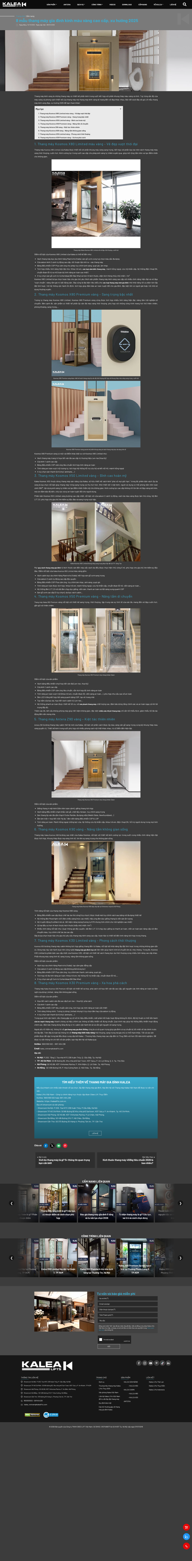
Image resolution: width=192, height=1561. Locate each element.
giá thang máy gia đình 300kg (76, 1029)
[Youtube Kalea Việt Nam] (150, 1363)
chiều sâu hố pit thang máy (109, 711)
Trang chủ (20, 16)
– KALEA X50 (133, 1386)
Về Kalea (158, 4)
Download (127, 4)
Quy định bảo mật (105, 1403)
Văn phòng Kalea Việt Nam (108, 1392)
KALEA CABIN (129, 1390)
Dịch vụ (80, 4)
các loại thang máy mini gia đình (116, 283)
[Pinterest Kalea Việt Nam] (156, 1363)
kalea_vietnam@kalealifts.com (35, 1404)
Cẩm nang (142, 4)
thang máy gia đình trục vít (85, 950)
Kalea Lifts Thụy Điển (157, 1386)
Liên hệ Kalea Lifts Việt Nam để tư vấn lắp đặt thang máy (109, 1397)
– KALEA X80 (133, 1393)
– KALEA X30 (133, 1397)
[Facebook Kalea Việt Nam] (139, 1363)
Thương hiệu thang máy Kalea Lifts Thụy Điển (109, 1387)
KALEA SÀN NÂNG (131, 1382)
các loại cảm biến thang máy (94, 269)
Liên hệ (173, 4)
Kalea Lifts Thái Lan (156, 1382)
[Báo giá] (186, 1527)
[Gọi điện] (186, 1545)
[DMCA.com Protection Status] (32, 1414)
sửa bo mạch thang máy (44, 1021)
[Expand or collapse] (120, 108)
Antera (67, 4)
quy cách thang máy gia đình (49, 568)
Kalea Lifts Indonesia (157, 1390)
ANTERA (127, 1401)
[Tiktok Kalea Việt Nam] (162, 1363)
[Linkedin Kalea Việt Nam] (168, 1363)
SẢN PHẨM (51, 4)
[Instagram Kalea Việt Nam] (145, 1363)
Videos (112, 4)
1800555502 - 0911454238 (33, 1401)
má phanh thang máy (88, 704)
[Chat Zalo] (186, 1536)
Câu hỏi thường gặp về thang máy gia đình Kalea (109, 1408)
